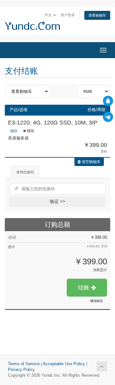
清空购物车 (90, 161)
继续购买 (96, 301)
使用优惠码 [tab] (25, 172)
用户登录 (68, 15)
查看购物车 (97, 15)
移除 (30, 130)
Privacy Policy (21, 369)
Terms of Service (24, 364)
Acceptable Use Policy (64, 364)
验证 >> (57, 201)
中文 (49, 15)
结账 (84, 287)
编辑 (14, 131)
